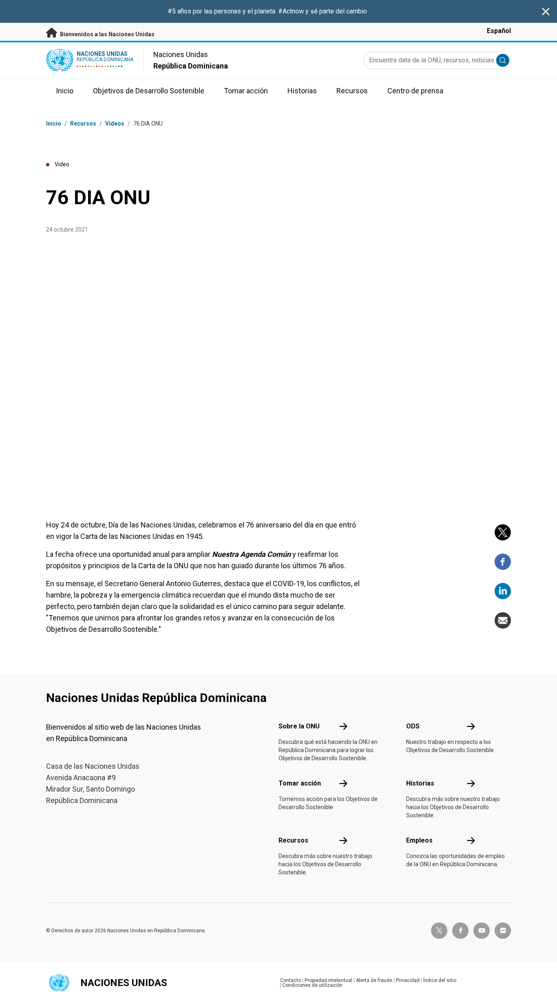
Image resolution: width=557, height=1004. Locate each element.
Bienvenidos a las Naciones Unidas (107, 34)
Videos (114, 123)
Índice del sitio (439, 980)
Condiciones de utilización (312, 985)
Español (499, 31)
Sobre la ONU (299, 726)
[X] (503, 532)
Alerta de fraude (374, 980)
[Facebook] (503, 562)
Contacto (290, 980)
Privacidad (408, 980)
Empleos (419, 840)
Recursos (293, 840)
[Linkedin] (503, 591)
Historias (420, 783)
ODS (413, 726)
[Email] (503, 620)
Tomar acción (299, 783)
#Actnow (291, 11)
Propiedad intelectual (328, 980)
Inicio (53, 123)
